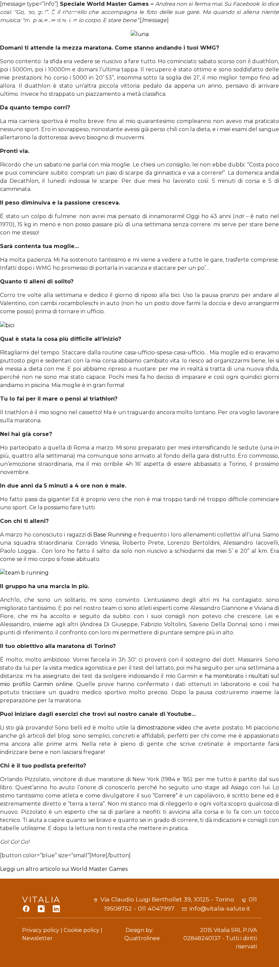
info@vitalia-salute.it (219, 908)
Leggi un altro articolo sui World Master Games (64, 869)
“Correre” (165, 795)
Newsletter (37, 938)
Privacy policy (40, 930)
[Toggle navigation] (248, 20)
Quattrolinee (142, 938)
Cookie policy (81, 930)
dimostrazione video (164, 727)
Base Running (113, 534)
